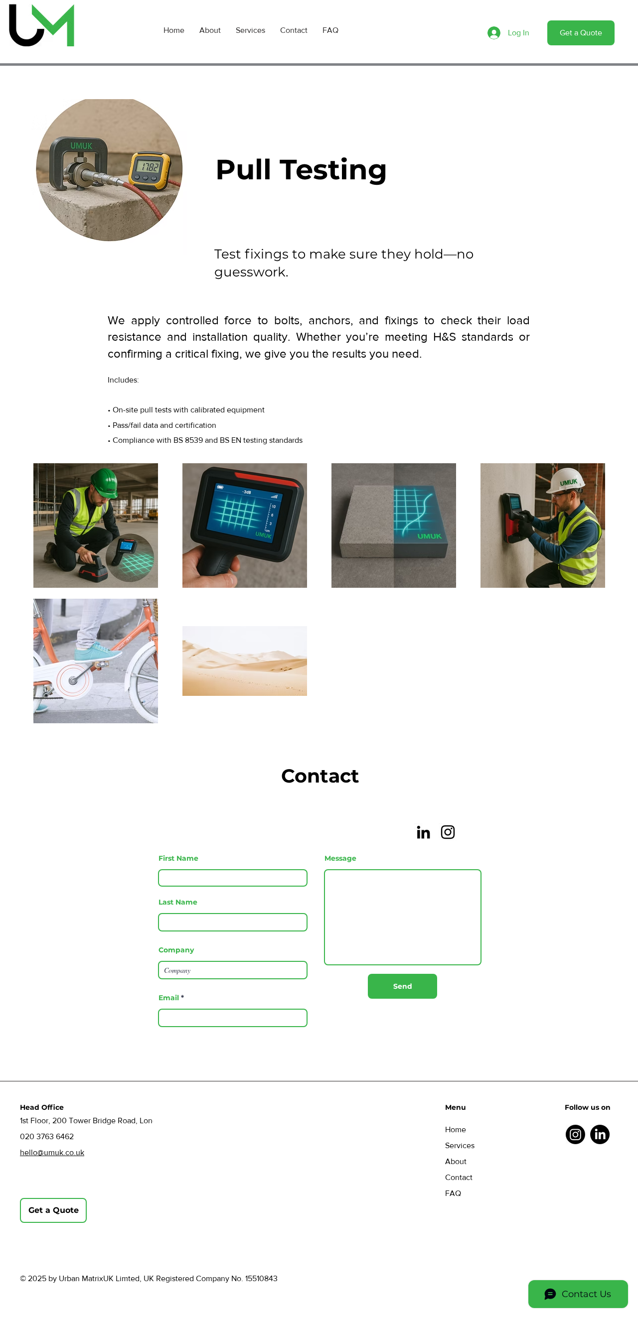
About (456, 1161)
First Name (178, 858)
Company (176, 949)
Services (460, 1145)
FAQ (453, 1193)
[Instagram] (448, 832)
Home (455, 1129)
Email (169, 997)
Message (340, 858)
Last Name (178, 902)
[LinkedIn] (423, 832)
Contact (459, 1177)
